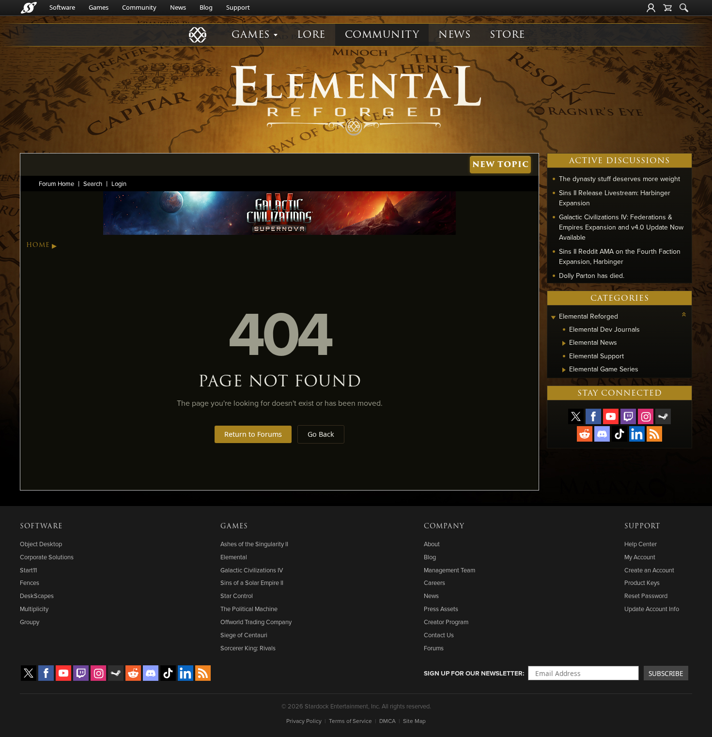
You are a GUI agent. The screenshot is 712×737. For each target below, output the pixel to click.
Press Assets (441, 608)
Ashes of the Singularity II (254, 543)
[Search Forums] (684, 7)
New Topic (500, 164)
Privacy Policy (304, 721)
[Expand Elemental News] (564, 343)
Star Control (236, 595)
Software (62, 7)
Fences (29, 582)
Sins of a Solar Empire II (251, 582)
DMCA (387, 721)
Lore (311, 35)
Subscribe (666, 673)
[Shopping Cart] (667, 7)
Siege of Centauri (243, 634)
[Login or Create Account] (651, 7)
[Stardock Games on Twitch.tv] (628, 416)
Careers (434, 582)
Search (92, 183)
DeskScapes (37, 595)
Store (507, 35)
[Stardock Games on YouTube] (610, 416)
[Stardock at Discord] (602, 434)
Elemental (233, 557)
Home (38, 245)
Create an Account (649, 570)
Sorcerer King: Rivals (248, 648)
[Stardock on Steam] (663, 416)
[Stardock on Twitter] (576, 416)
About (432, 543)
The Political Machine (249, 608)
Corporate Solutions (47, 557)
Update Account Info (651, 608)
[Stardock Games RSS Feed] (654, 434)
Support (238, 7)
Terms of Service (350, 721)
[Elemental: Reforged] (356, 99)
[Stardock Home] (29, 8)
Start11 (28, 570)
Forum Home (56, 183)
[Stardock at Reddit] (584, 434)
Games (98, 7)
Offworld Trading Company (256, 621)
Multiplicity (34, 608)
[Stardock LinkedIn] (637, 434)
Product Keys (642, 582)
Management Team (449, 570)
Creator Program (446, 621)
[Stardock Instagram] (645, 416)
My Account (639, 557)
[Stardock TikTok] (619, 434)
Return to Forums (253, 434)
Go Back (321, 434)
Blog (206, 7)
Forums (434, 648)
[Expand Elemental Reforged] (553, 317)
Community (139, 7)
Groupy (29, 621)
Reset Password (645, 595)
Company (444, 526)
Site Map (414, 721)
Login (118, 183)
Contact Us (439, 634)
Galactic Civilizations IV (251, 570)
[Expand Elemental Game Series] (564, 370)
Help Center (640, 543)
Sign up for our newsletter (473, 673)
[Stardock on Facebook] (593, 416)
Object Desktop (41, 543)
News (178, 7)
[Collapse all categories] (684, 314)
